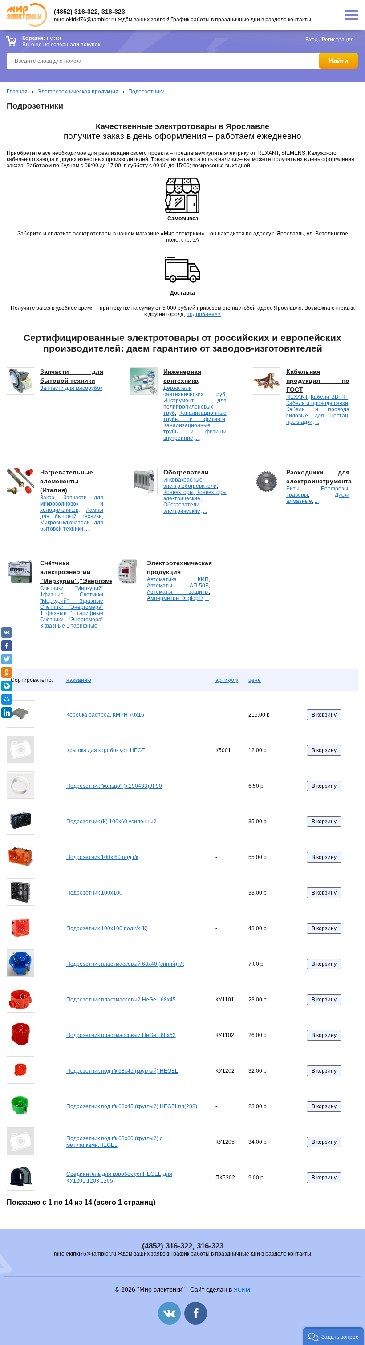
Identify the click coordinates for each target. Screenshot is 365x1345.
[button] (333, 1336)
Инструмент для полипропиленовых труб (195, 406)
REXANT (297, 397)
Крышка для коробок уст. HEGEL (107, 750)
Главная (17, 92)
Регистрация (338, 39)
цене (254, 680)
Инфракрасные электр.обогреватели (190, 483)
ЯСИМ (242, 1290)
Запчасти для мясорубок (71, 388)
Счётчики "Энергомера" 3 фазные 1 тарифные (71, 622)
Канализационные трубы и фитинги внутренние (195, 431)
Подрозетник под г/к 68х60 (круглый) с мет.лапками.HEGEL (114, 1142)
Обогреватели (186, 472)
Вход (311, 39)
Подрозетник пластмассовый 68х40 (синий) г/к (125, 964)
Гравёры (297, 495)
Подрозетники (146, 92)
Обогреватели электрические (181, 508)
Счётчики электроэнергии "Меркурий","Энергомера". (83, 571)
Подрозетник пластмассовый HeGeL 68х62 (121, 1035)
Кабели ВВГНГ (329, 397)
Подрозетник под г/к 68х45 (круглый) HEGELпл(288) (131, 1106)
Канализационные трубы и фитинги (195, 416)
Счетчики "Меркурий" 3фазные (71, 597)
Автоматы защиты (178, 592)
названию (78, 680)
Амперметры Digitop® (175, 598)
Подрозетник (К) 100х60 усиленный (111, 821)
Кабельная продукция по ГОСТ (317, 380)
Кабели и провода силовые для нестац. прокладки (317, 415)
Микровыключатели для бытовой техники (71, 525)
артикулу (226, 680)
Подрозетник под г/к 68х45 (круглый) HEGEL (122, 1071)
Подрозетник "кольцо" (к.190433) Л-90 (114, 786)
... (198, 438)
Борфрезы (334, 489)
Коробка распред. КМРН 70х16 (105, 715)
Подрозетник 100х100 (94, 893)
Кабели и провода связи (317, 403)
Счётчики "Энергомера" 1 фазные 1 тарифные (71, 610)
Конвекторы (178, 492)
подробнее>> (204, 314)
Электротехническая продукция (77, 92)
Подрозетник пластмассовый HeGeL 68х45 (121, 1000)
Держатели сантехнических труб (194, 391)
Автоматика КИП (178, 579)
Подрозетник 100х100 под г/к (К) (107, 928)
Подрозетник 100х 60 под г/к (102, 857)
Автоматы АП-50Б (178, 586)
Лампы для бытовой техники (71, 513)
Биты (293, 489)
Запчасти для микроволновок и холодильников (71, 503)
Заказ (47, 497)
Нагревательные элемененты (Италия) (66, 481)
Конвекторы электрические (195, 495)
